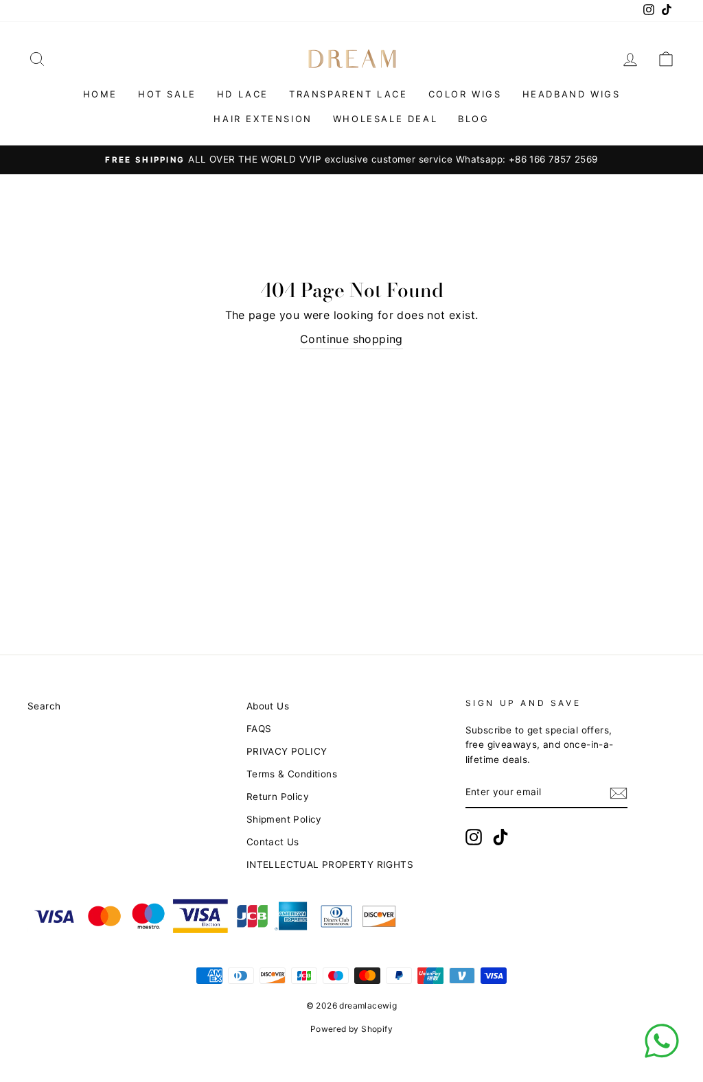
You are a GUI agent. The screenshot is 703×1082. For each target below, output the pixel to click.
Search (43, 706)
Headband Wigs (571, 94)
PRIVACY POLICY (286, 751)
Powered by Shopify (351, 1029)
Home (100, 94)
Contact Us (272, 841)
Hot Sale (167, 94)
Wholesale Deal (385, 118)
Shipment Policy (284, 819)
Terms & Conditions (291, 773)
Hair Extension (263, 118)
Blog (473, 118)
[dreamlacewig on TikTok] (500, 837)
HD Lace (242, 94)
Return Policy (277, 796)
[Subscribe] (618, 793)
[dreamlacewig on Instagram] (473, 837)
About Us (267, 706)
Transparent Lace (348, 94)
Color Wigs (465, 94)
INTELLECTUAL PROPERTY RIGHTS (329, 864)
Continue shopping (351, 339)
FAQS (259, 728)
